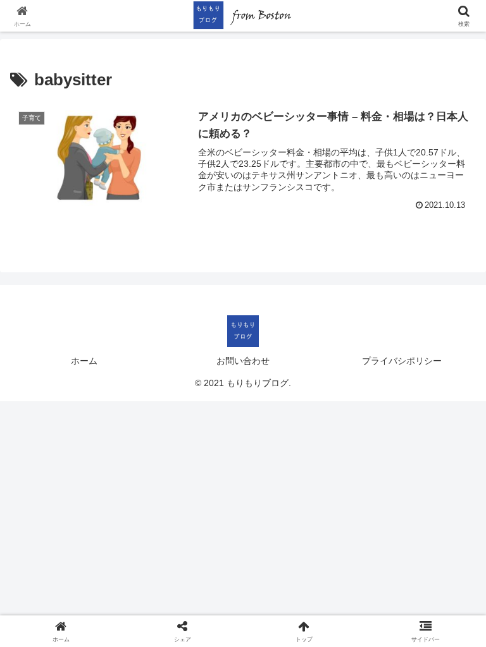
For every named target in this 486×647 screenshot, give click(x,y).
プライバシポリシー (402, 361)
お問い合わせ (243, 361)
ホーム (84, 361)
